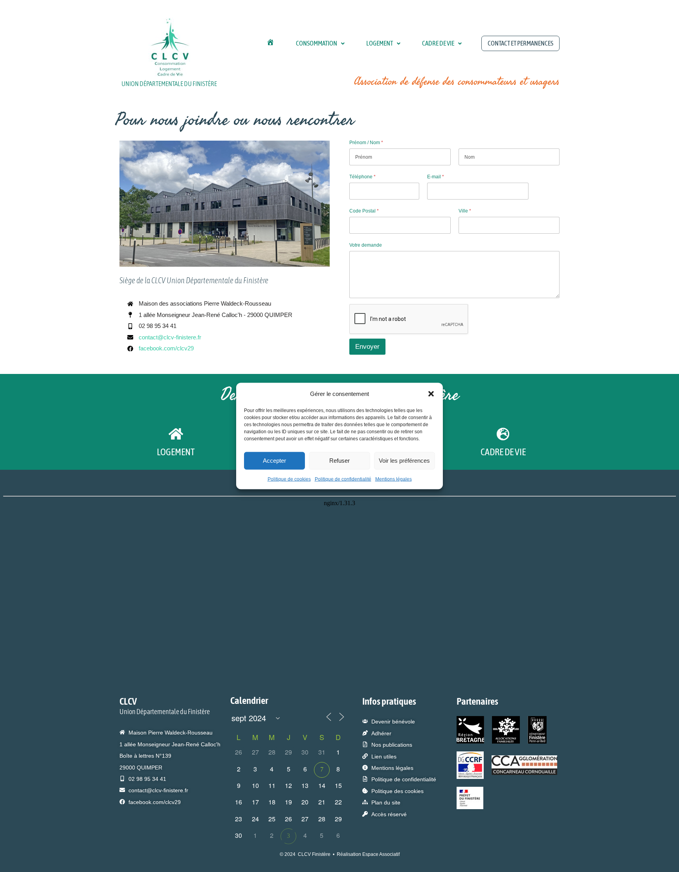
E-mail (435, 177)
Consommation (316, 43)
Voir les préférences (404, 460)
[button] (431, 394)
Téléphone (362, 177)
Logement (379, 43)
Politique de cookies (289, 479)
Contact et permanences (520, 43)
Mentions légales (393, 479)
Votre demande (365, 245)
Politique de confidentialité (343, 479)
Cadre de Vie (438, 43)
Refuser (339, 460)
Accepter (274, 460)
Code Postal (364, 211)
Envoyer (367, 346)
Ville (465, 211)
